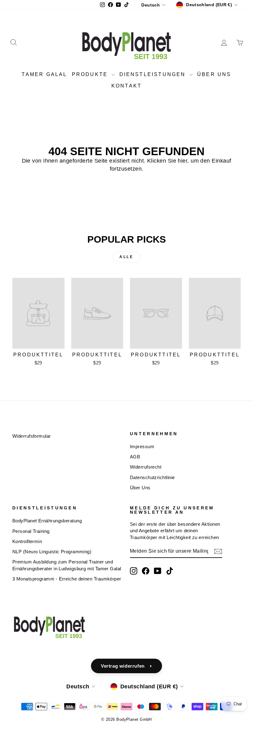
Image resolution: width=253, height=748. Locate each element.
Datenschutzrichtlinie (152, 477)
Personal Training (31, 531)
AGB (135, 456)
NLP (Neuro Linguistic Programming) (51, 551)
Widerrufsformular (31, 436)
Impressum (142, 446)
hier (182, 161)
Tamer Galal (44, 74)
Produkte (91, 74)
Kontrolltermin (27, 541)
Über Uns (140, 487)
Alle (126, 257)
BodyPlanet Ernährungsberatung (47, 520)
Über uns (214, 74)
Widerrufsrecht (145, 467)
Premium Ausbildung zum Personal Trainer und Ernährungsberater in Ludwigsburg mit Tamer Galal (66, 565)
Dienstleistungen (153, 74)
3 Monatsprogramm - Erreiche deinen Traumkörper (66, 578)
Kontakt (126, 85)
